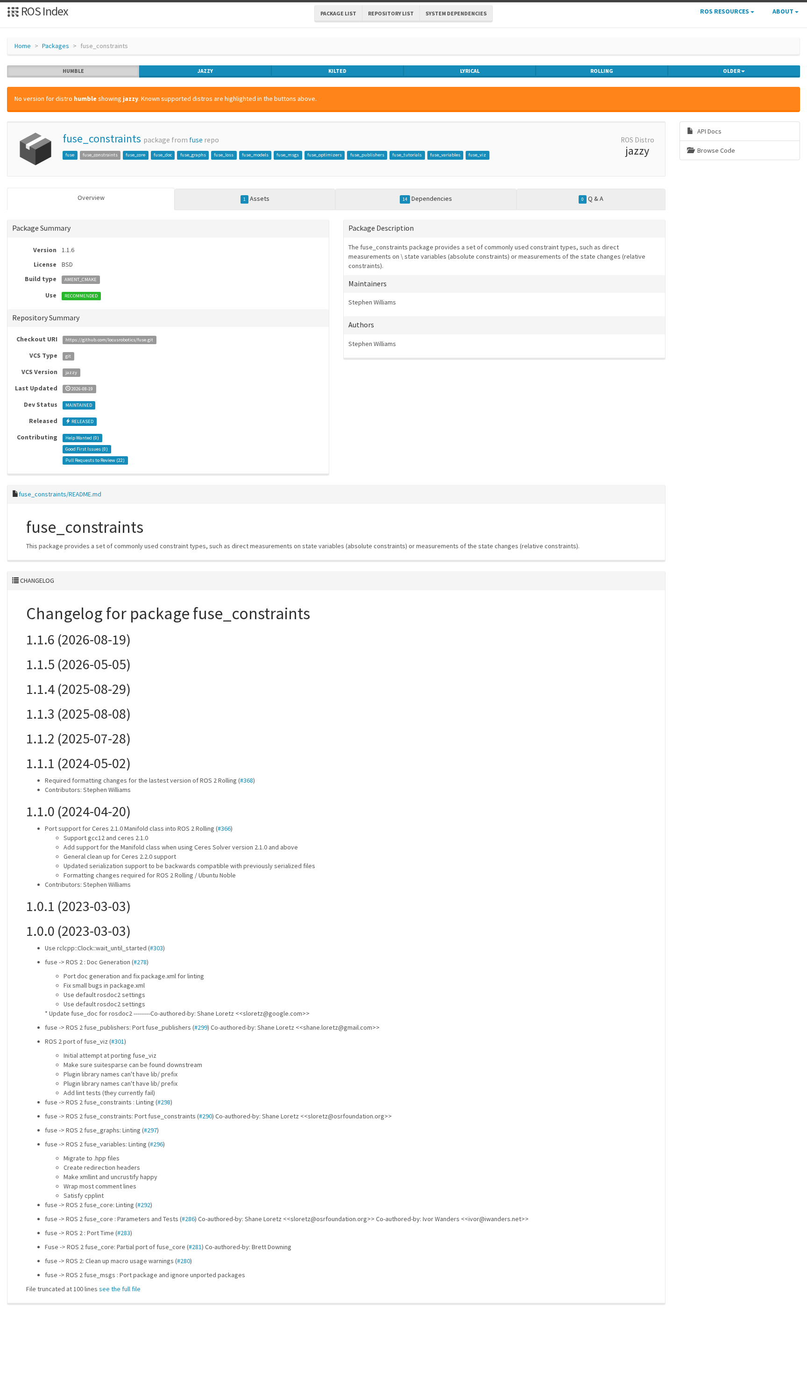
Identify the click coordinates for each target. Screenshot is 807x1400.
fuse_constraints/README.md (60, 494)
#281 (195, 1247)
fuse (196, 139)
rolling (601, 70)
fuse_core (135, 155)
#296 (156, 1144)
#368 (246, 780)
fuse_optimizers (324, 155)
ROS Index (43, 11)
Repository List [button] (391, 13)
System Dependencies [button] (456, 13)
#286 (188, 1219)
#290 (205, 1116)
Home (22, 46)
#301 (117, 1041)
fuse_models (255, 155)
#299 (200, 1027)
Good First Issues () (86, 449)
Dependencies (427, 198)
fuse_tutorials (407, 155)
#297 (150, 1130)
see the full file (120, 1289)
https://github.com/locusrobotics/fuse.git (109, 340)
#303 (156, 948)
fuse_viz (477, 155)
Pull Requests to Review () (95, 460)
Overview (91, 197)
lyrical (470, 70)
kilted (337, 70)
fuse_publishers (367, 155)
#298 (163, 1102)
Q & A (592, 198)
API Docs (709, 131)
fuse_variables (445, 155)
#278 (140, 962)
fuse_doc (163, 155)
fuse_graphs (193, 155)
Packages (55, 46)
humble (73, 70)
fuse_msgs (287, 155)
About (783, 11)
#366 (224, 828)
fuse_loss (224, 155)
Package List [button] (338, 13)
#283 (123, 1233)
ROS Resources (725, 11)
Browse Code (715, 150)
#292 (143, 1205)
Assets (256, 198)
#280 (183, 1261)
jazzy (205, 70)
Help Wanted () (82, 438)
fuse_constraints (102, 138)
